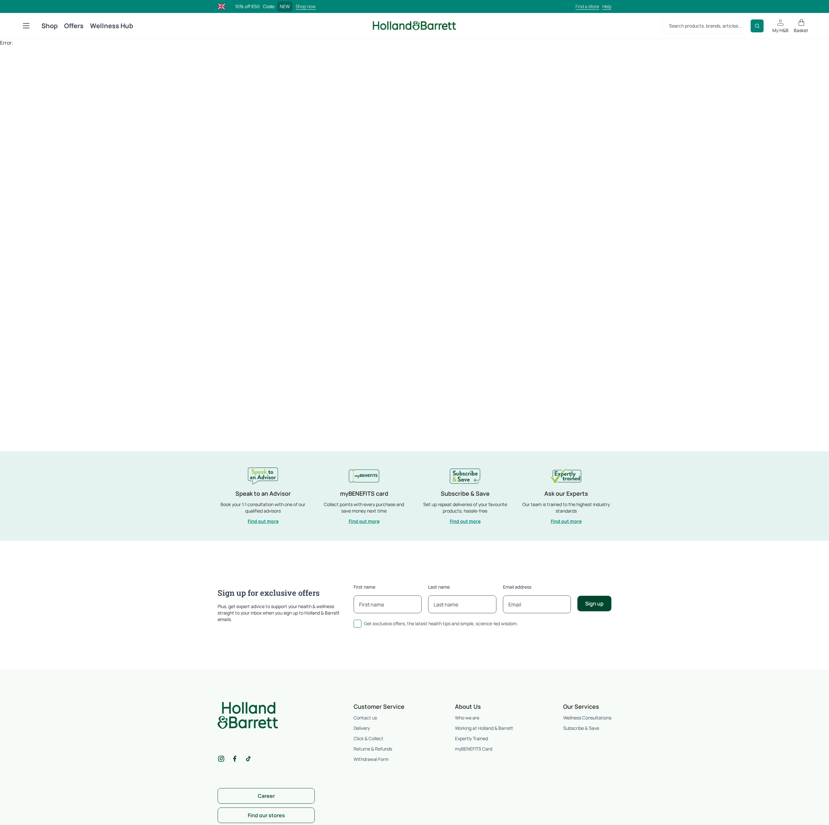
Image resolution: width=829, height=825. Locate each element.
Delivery (362, 728)
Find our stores (266, 815)
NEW (285, 6)
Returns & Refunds (373, 749)
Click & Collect (368, 738)
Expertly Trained (471, 738)
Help (606, 6)
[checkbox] (357, 623)
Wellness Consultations (587, 718)
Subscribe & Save (581, 728)
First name (364, 587)
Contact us (365, 718)
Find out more (263, 521)
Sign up (594, 603)
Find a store (587, 6)
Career (266, 795)
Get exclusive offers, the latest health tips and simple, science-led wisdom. (441, 623)
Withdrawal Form (371, 759)
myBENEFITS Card (473, 749)
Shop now (306, 6)
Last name (439, 587)
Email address (517, 587)
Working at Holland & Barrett (484, 728)
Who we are (467, 718)
